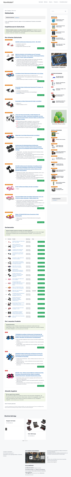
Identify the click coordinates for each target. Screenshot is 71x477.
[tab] (24, 440)
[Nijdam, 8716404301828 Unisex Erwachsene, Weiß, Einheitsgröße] (10, 216)
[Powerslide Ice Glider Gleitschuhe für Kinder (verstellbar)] (10, 104)
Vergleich (28, 473)
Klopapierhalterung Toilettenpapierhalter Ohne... (60, 165)
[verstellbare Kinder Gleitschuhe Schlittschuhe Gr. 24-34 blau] (10, 75)
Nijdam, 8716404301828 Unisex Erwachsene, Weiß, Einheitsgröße (27, 215)
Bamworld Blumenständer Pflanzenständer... (60, 183)
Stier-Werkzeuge (32, 433)
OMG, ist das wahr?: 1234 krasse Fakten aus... (60, 45)
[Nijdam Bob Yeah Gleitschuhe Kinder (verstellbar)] (9, 291)
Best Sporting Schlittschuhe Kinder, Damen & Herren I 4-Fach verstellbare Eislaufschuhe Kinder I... (18, 303)
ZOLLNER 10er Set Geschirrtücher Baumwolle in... (61, 158)
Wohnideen (53, 451)
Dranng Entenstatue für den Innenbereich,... (60, 95)
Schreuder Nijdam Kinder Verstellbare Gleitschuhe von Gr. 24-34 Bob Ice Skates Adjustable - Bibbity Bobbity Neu (29, 197)
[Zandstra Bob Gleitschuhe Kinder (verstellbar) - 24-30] (9, 308)
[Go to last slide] (6, 429)
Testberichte (43, 470)
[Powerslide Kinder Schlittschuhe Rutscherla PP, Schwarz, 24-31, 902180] (10, 91)
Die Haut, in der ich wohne (60, 139)
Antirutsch (18, 93)
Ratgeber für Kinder (10, 420)
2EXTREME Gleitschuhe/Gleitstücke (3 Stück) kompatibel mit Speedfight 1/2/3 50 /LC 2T (18, 294)
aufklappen (17, 17)
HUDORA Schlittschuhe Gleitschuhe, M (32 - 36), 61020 (28, 41)
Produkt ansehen (41, 48)
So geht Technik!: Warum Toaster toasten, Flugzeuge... (60, 26)
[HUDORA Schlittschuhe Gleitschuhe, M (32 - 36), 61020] (10, 44)
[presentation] (36, 424)
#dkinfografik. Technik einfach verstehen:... (60, 20)
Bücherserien (30, 467)
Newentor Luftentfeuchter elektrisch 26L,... (60, 83)
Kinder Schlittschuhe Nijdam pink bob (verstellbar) (26, 186)
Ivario (35, 469)
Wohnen (57, 133)
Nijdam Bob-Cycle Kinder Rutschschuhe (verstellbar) (27, 135)
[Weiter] (44, 429)
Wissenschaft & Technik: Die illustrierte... (60, 32)
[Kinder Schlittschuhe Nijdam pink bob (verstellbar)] (10, 188)
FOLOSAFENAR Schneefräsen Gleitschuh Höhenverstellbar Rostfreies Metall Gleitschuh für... (17, 312)
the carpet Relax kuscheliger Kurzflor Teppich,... (59, 189)
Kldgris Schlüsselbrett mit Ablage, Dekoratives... (60, 171)
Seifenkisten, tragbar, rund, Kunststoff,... (61, 89)
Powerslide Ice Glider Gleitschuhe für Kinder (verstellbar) (28, 101)
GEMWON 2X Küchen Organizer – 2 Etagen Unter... (60, 177)
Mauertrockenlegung (40, 469)
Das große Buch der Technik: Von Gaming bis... (60, 39)
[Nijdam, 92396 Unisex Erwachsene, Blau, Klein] (9, 316)
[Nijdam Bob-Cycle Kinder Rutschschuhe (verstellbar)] (10, 137)
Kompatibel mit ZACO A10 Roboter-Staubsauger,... (60, 101)
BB (25, 467)
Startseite (41, 2)
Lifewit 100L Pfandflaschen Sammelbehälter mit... (61, 152)
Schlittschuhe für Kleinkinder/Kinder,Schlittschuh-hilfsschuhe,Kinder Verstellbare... (17, 270)
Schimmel (39, 470)
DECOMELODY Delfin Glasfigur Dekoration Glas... (60, 77)
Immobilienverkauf (63, 2)
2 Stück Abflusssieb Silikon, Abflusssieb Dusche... (59, 146)
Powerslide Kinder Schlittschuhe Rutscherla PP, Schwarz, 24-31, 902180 (29, 88)
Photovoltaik (34, 470)
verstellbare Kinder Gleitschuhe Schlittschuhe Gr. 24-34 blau (29, 73)
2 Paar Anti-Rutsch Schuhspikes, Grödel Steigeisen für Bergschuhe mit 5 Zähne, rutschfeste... (18, 262)
